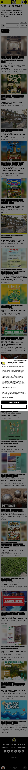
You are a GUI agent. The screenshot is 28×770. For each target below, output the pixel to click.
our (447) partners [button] (8, 366)
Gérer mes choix (14, 407)
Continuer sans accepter (20, 360)
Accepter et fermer (14, 402)
